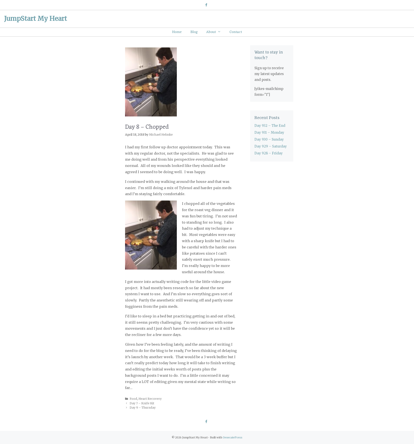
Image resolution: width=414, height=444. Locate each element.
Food (133, 399)
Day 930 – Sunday (269, 139)
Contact (235, 32)
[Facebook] (206, 5)
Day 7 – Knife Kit (142, 403)
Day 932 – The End (269, 126)
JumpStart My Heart (35, 18)
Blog (194, 32)
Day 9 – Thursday (143, 407)
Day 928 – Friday (268, 153)
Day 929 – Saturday (270, 146)
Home (177, 32)
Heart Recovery (150, 399)
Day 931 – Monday (269, 132)
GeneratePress (232, 437)
